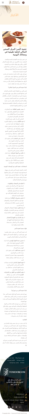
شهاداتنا (22, 363)
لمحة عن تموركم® (9, 358)
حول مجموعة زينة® (19, 358)
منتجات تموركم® (20, 360)
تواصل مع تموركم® (14, 363)
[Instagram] (9, 407)
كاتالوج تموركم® (11, 360)
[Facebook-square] (16, 407)
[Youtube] (12, 407)
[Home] (14, 372)
